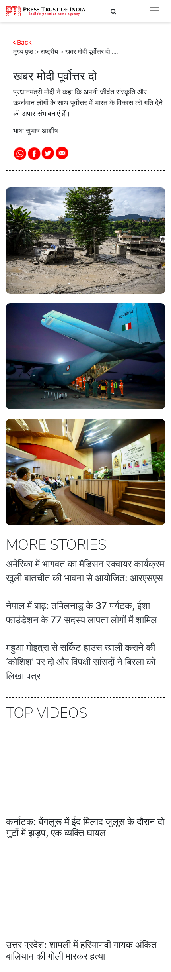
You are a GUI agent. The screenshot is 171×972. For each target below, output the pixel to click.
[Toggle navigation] (154, 10)
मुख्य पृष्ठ (23, 51)
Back (24, 42)
